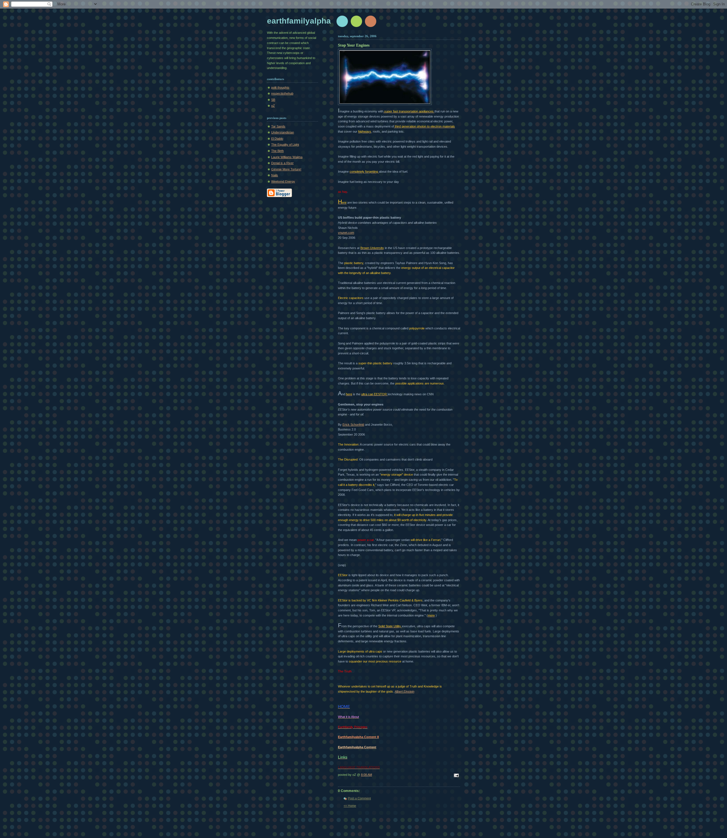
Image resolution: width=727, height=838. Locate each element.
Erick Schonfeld (353, 424)
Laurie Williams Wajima (286, 157)
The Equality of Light (285, 144)
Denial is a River (282, 163)
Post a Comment (359, 798)
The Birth (277, 150)
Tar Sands (278, 126)
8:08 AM (366, 774)
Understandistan (282, 132)
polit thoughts (280, 87)
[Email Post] (455, 776)
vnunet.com (346, 232)
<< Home (350, 805)
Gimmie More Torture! (286, 169)
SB (273, 99)
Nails (274, 175)
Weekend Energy (283, 181)
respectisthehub (282, 93)
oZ (273, 105)
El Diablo (277, 138)
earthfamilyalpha (299, 20)
